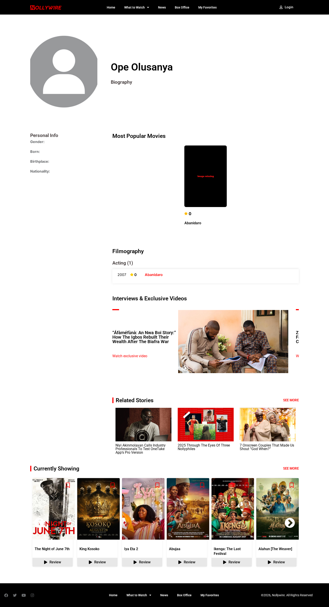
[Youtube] (23, 595)
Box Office (182, 7)
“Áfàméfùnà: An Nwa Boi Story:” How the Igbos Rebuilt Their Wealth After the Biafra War (144, 337)
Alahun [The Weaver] (275, 549)
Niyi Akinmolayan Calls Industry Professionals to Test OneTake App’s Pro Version (140, 449)
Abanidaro (192, 223)
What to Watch (134, 7)
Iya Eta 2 (131, 549)
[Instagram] (32, 595)
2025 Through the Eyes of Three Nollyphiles (204, 447)
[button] (289, 522)
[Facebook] (6, 595)
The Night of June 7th (52, 549)
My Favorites (207, 7)
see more (291, 468)
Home (111, 7)
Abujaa (174, 549)
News (162, 7)
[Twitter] (15, 595)
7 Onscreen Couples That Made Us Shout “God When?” (267, 447)
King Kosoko (89, 549)
